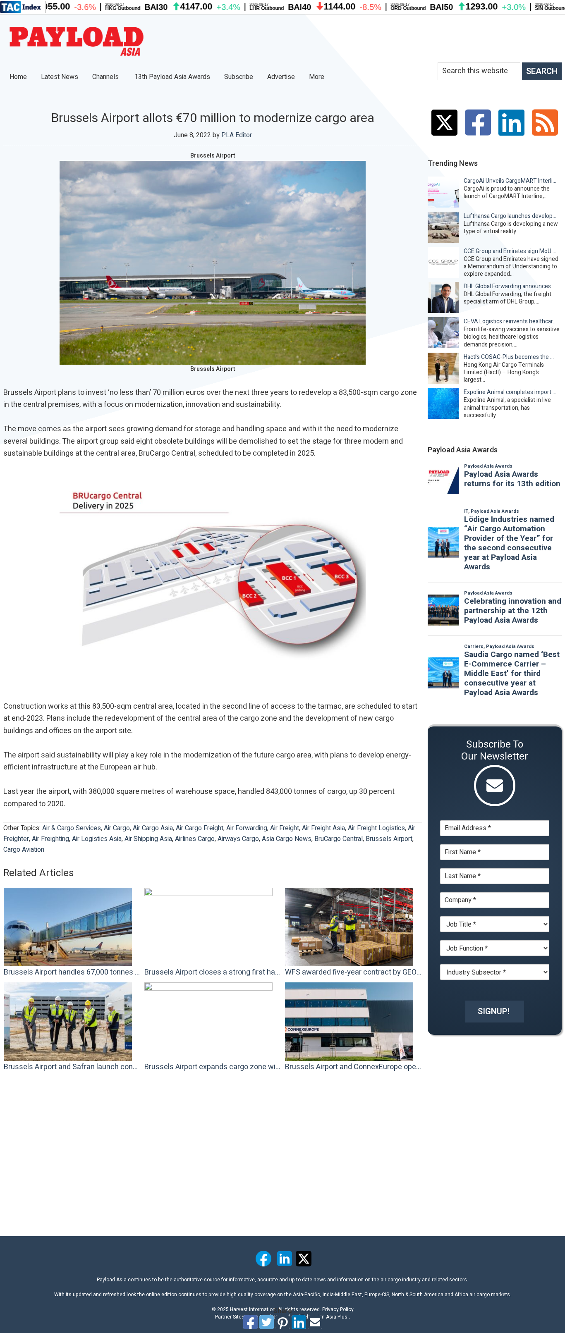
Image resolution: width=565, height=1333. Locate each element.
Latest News (59, 77)
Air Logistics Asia (97, 839)
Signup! (494, 1012)
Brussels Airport (389, 839)
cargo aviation (23, 850)
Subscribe (238, 77)
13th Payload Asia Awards (172, 77)
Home (18, 77)
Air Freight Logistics (376, 828)
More (317, 77)
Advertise (281, 77)
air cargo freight (199, 828)
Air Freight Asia (323, 828)
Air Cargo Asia (153, 828)
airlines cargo (195, 839)
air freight (284, 828)
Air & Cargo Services (71, 828)
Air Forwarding (246, 828)
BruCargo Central (338, 839)
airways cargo (238, 839)
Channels (106, 77)
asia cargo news (286, 839)
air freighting (50, 839)
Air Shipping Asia (148, 839)
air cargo (117, 828)
